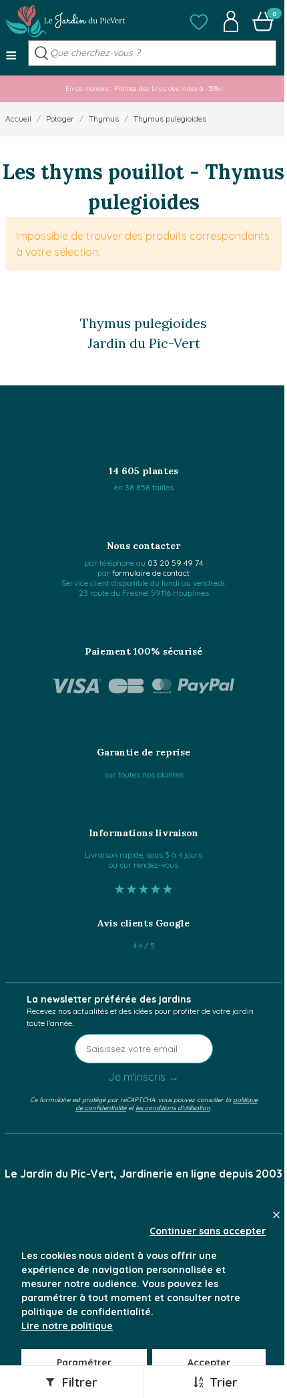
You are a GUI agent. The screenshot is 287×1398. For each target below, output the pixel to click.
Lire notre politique (67, 1326)
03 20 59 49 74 (175, 563)
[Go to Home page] (65, 21)
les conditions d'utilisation (172, 1107)
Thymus (104, 119)
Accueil (18, 119)
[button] (199, 21)
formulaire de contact (151, 573)
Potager (60, 119)
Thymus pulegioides (169, 119)
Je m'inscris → (143, 1076)
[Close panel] (276, 1215)
